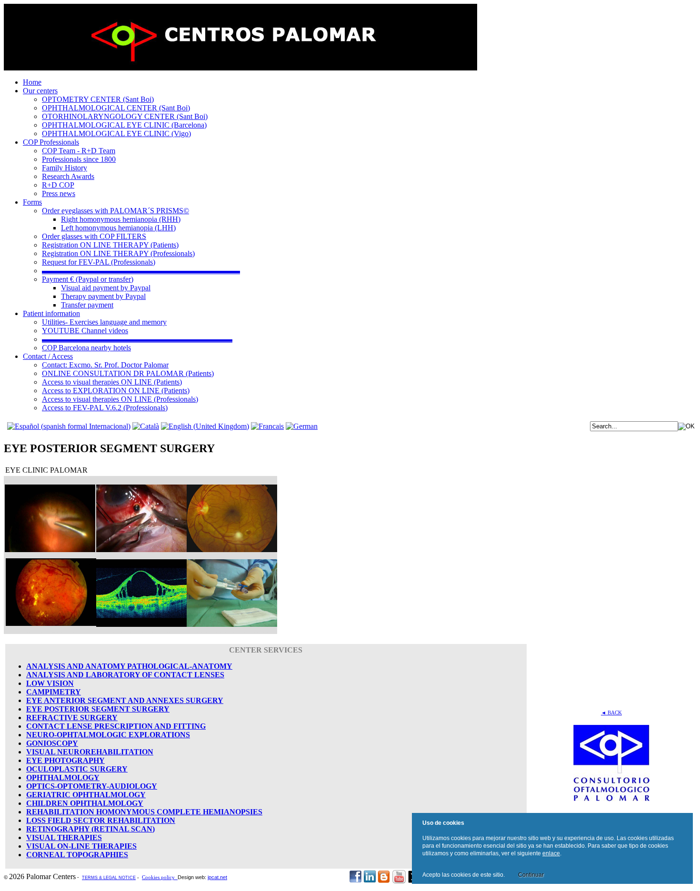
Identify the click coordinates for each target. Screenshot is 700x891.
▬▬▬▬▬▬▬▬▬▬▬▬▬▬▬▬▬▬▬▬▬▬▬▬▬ (137, 339)
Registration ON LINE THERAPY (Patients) (110, 245)
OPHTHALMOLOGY (63, 777)
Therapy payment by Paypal (103, 296)
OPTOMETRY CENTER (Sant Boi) (98, 99)
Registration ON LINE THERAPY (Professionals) (118, 253)
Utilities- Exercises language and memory (104, 322)
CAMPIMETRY (53, 692)
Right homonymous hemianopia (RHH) (120, 219)
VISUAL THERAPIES (64, 837)
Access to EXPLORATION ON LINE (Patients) (116, 390)
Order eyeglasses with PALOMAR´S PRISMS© (115, 211)
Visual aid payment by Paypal (105, 288)
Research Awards (68, 176)
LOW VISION (50, 683)
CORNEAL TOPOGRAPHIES (77, 855)
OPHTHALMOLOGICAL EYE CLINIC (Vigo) (116, 133)
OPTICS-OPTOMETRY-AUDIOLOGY (91, 786)
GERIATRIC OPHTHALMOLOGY (86, 795)
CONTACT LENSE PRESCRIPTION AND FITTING (116, 726)
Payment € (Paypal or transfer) (87, 279)
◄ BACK (611, 712)
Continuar (531, 874)
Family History (64, 168)
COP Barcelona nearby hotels (86, 348)
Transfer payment (87, 305)
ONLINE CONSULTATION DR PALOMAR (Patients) (128, 373)
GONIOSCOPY (52, 743)
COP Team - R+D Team (78, 151)
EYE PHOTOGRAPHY (65, 760)
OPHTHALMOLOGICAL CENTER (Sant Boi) (116, 108)
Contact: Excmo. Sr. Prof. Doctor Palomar (105, 365)
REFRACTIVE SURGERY (72, 717)
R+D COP (58, 185)
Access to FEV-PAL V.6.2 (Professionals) (105, 408)
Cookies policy (160, 877)
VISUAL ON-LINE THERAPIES (81, 846)
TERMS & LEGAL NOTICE (109, 877)
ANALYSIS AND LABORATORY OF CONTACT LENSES (125, 675)
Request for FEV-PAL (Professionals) (98, 262)
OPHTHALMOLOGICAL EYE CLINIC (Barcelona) (124, 125)
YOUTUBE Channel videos (85, 331)
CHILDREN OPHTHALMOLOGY (84, 803)
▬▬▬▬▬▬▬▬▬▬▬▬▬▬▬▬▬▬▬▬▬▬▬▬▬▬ (141, 271)
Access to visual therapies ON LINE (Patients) (112, 382)
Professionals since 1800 (79, 159)
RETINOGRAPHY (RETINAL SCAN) (90, 829)
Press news (58, 193)
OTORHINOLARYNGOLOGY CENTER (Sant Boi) (125, 116)
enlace (551, 853)
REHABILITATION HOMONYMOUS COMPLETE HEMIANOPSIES (144, 812)
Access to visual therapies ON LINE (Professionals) (120, 399)
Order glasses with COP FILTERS (94, 236)
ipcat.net (217, 877)
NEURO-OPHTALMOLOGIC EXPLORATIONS (108, 735)
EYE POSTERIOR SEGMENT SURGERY (98, 709)
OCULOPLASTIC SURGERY (77, 769)
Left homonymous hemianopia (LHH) (118, 228)
